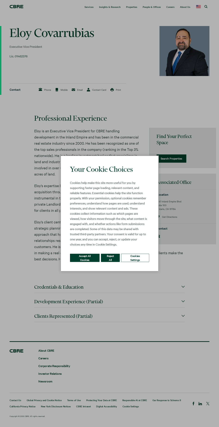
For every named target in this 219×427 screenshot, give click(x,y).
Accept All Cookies (85, 258)
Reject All (110, 258)
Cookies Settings (135, 258)
